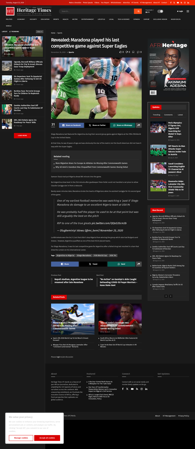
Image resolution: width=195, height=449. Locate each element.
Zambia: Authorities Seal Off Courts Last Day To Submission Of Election (28, 107)
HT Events (134, 3)
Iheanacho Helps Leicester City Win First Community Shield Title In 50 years (176, 187)
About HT (156, 3)
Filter (39, 32)
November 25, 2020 (111, 230)
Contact (164, 3)
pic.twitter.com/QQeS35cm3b (109, 223)
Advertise (126, 3)
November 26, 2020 (58, 52)
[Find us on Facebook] (170, 2)
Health (65, 19)
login (58, 357)
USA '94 (113, 255)
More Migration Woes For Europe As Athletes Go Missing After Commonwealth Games (91, 163)
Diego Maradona (84, 255)
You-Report (105, 3)
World (8, 26)
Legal (111, 19)
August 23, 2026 (159, 261)
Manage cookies (21, 438)
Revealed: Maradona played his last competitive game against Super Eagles (21, 47)
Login (181, 11)
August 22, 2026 (159, 289)
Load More (22, 135)
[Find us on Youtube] (178, 2)
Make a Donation (75, 3)
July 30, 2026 (106, 332)
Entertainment (87, 19)
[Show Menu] (188, 11)
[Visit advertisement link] (168, 68)
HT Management (146, 3)
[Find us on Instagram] (185, 2)
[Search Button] (138, 11)
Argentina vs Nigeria (65, 255)
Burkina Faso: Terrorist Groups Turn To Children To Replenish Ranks (27, 93)
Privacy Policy (183, 416)
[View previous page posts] (166, 296)
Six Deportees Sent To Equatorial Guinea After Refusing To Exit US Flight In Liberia (28, 78)
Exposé (146, 19)
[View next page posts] (171, 296)
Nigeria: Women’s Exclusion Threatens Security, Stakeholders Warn (166, 276)
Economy (21, 19)
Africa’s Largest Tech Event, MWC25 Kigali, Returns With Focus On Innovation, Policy (101, 397)
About (157, 416)
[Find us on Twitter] (174, 2)
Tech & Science (124, 19)
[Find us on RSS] (181, 2)
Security (33, 19)
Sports (56, 19)
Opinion (136, 19)
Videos (96, 3)
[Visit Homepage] (28, 11)
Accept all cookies (47, 438)
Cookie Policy (22, 431)
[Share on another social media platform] (139, 125)
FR (149, 12)
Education (45, 19)
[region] (34, 428)
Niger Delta (175, 19)
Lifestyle (101, 19)
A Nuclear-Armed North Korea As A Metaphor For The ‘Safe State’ (100, 383)
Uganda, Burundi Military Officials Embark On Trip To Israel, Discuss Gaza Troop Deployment (28, 64)
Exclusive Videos (160, 19)
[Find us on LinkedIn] (188, 2)
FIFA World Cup (100, 255)
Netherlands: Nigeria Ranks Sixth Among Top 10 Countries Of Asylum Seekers (168, 267)
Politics (9, 19)
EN (146, 12)
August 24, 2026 (159, 223)
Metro (74, 19)
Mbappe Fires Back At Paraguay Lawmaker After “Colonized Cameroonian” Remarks (70, 346)
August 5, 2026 (59, 332)
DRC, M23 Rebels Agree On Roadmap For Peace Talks (25, 121)
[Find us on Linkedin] (146, 389)
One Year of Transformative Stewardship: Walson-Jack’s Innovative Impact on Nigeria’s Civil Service (102, 389)
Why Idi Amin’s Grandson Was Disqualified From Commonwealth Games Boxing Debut (92, 167)
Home (53, 33)
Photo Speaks (88, 3)
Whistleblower (116, 3)
